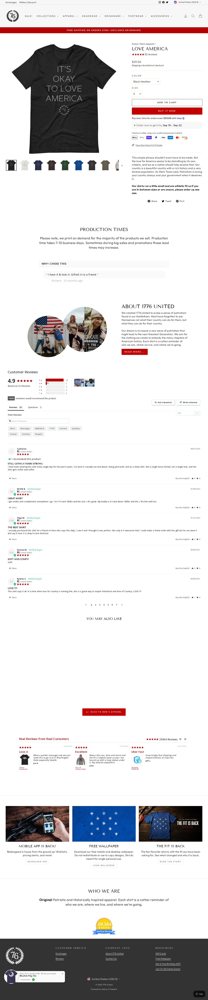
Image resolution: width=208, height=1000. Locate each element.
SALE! (28, 16)
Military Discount (27, 2)
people (38, 434)
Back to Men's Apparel (106, 712)
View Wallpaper (104, 865)
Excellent (81, 751)
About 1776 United (115, 953)
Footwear (136, 16)
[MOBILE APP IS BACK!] (37, 824)
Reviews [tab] (13, 407)
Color (137, 75)
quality (76, 428)
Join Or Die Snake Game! (168, 969)
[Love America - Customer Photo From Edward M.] (79, 383)
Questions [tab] (33, 407)
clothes (26, 434)
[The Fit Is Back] (170, 824)
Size (135, 88)
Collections (46, 16)
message (25, 428)
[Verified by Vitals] (33, 979)
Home (135, 44)
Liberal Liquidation (23, 768)
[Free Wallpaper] (104, 824)
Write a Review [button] (190, 402)
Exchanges (11, 2)
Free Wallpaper (163, 958)
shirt (12, 428)
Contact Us (111, 958)
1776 (52, 428)
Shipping (136, 65)
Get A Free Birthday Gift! (168, 963)
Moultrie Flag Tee (28, 976)
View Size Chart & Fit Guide (149, 145)
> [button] (122, 604)
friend (13, 434)
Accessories (160, 16)
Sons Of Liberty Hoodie (80, 768)
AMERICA (39, 428)
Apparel (69, 16)
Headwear (90, 16)
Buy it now (167, 111)
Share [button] (14, 478)
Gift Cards (161, 953)
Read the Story (170, 862)
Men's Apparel (147, 44)
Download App (37, 862)
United (63, 428)
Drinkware (113, 16)
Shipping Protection (135, 768)
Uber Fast (137, 751)
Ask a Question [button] (165, 402)
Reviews (60, 958)
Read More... (135, 352)
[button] (193, 478)
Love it (23, 751)
